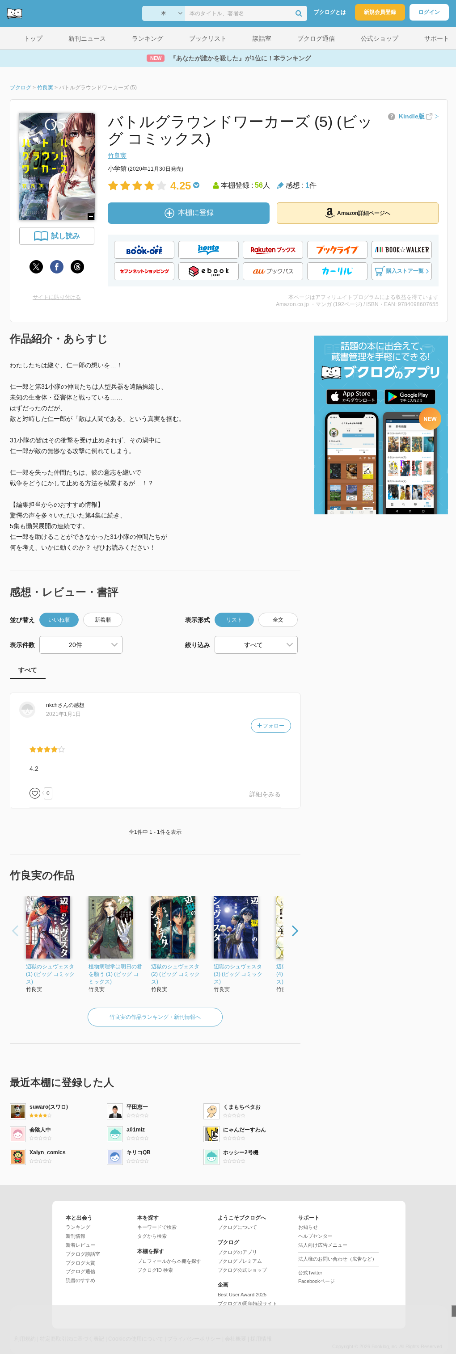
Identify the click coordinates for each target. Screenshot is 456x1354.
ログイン (429, 12)
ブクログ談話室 (83, 1254)
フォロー (273, 726)
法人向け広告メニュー (322, 1245)
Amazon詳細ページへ (363, 213)
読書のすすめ (80, 1280)
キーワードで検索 (157, 1227)
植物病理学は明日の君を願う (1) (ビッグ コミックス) (115, 974)
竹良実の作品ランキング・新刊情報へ (155, 1017)
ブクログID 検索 (155, 1270)
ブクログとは (330, 12)
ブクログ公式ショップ (242, 1270)
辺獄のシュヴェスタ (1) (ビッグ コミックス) (50, 974)
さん (57, 705)
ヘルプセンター (315, 1236)
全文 (278, 620)
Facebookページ (316, 1281)
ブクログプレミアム (240, 1261)
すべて (27, 669)
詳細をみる (265, 794)
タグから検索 (152, 1236)
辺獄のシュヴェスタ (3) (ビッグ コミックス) (238, 974)
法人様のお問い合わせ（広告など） (337, 1258)
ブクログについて (237, 1227)
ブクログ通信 (80, 1271)
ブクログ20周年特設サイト (247, 1303)
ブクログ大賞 (80, 1263)
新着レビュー (80, 1245)
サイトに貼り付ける (57, 297)
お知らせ (308, 1227)
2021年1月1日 (63, 714)
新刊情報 (75, 1236)
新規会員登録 (380, 12)
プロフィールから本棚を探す (169, 1261)
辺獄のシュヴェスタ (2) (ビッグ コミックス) (175, 974)
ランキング (78, 1227)
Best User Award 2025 (242, 1294)
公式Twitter (310, 1272)
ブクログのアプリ (237, 1252)
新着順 (103, 620)
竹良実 (117, 155)
